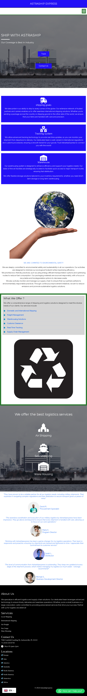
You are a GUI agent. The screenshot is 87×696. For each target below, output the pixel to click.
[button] (70, 691)
